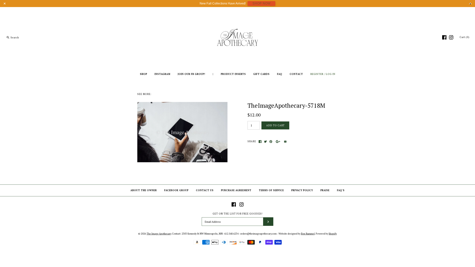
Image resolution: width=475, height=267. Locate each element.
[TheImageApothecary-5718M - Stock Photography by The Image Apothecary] (182, 104)
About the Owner (143, 190)
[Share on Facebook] (260, 141)
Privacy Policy (302, 190)
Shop (143, 74)
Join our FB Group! (191, 74)
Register (316, 74)
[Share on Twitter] (265, 141)
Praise (325, 190)
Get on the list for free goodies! (238, 213)
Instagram (162, 74)
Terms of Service (271, 190)
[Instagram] (451, 37)
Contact (296, 74)
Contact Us (205, 190)
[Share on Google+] (278, 141)
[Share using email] (285, 141)
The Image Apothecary (159, 233)
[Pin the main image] (270, 141)
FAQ (279, 74)
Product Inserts (233, 74)
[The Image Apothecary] (237, 13)
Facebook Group (176, 190)
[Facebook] (444, 37)
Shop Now (262, 3)
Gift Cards (261, 74)
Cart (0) (464, 37)
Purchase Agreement (236, 190)
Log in (330, 74)
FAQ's (341, 190)
